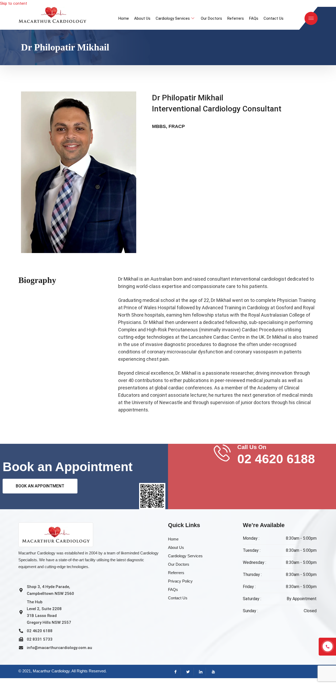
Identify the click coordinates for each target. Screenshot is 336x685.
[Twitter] (187, 672)
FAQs (253, 18)
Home (123, 18)
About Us (142, 18)
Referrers (235, 18)
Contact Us (274, 18)
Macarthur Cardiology (51, 671)
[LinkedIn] (199, 672)
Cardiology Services (173, 18)
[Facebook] (175, 672)
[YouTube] (212, 672)
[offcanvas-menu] (311, 18)
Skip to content (13, 3)
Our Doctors (211, 18)
